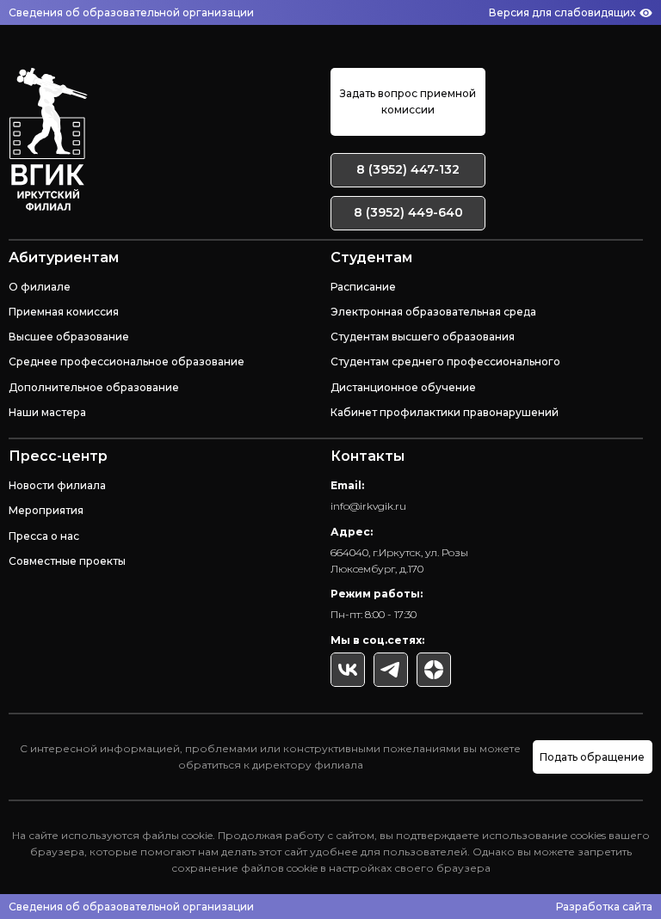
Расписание (363, 286)
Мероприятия (46, 510)
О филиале (40, 286)
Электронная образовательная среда (433, 311)
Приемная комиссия (64, 311)
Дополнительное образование (94, 387)
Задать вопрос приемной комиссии (408, 101)
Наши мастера (47, 412)
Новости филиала (57, 485)
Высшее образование (69, 336)
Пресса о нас (44, 536)
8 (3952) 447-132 (408, 169)
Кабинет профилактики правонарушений (444, 412)
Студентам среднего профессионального (445, 361)
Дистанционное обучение (403, 387)
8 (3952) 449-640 (408, 212)
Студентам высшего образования (422, 336)
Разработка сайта (604, 906)
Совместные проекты (67, 560)
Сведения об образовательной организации (131, 12)
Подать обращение (592, 757)
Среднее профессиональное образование (126, 361)
